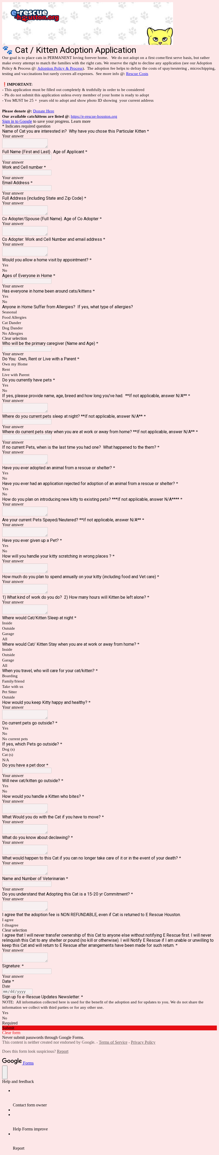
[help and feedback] (4, 1072)
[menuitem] (115, 1097)
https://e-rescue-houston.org (94, 116)
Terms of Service (113, 1042)
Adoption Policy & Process (60, 68)
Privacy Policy (143, 1042)
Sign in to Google (17, 121)
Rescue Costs (137, 74)
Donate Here (43, 111)
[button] (109, 338)
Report (62, 1051)
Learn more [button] (81, 121)
